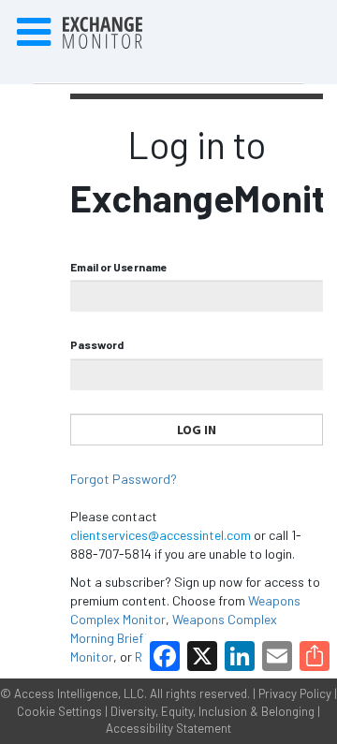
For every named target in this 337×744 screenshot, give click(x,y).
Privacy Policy (294, 693)
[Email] (277, 656)
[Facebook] (164, 656)
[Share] (314, 656)
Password (97, 344)
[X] (202, 656)
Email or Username (119, 266)
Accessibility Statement (168, 728)
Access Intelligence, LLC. (80, 693)
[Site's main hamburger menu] (34, 32)
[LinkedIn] (239, 656)
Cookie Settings (59, 711)
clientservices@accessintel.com (160, 535)
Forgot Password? (123, 479)
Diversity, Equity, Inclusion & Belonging (212, 711)
